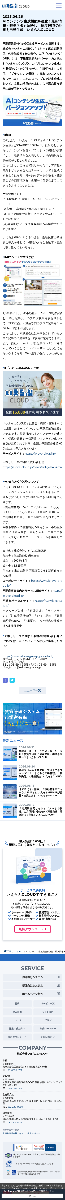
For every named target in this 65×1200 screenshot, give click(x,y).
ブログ (48, 1020)
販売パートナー (48, 1028)
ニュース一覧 (32, 690)
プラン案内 (48, 1011)
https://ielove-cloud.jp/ (40, 453)
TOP (8, 951)
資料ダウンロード (17, 1036)
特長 (17, 1003)
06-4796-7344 (15, 1088)
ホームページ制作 (32, 993)
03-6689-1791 (14, 1070)
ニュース (18, 951)
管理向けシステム (32, 985)
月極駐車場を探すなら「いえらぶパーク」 (22, 1133)
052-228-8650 (15, 1106)
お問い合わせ (48, 1036)
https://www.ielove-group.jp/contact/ (28, 656)
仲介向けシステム (32, 977)
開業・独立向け (17, 1028)
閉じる (32, 1195)
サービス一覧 (48, 1003)
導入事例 (17, 1011)
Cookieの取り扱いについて (21, 1191)
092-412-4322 (14, 1122)
